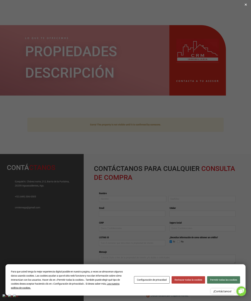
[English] (5, 296)
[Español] (16, 296)
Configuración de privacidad (152, 279)
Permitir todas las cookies (223, 279)
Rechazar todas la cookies (188, 279)
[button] (241, 291)
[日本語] (10, 296)
